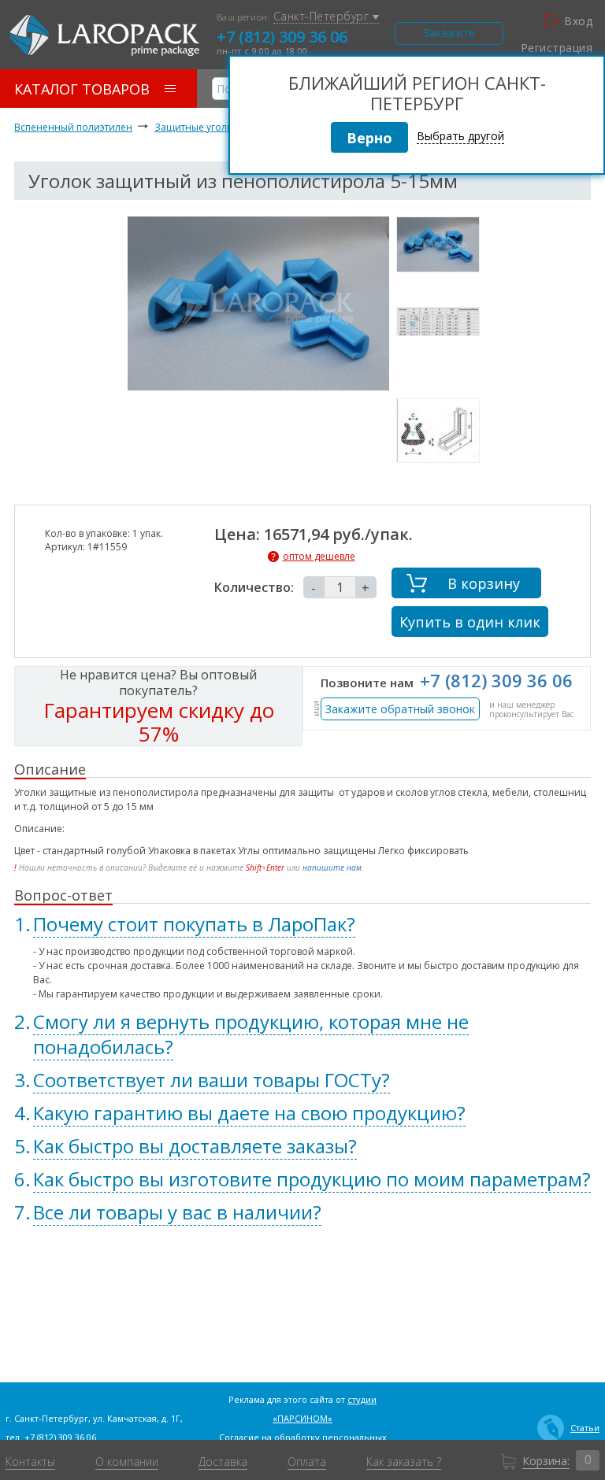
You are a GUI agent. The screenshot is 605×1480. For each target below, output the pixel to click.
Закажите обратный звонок (400, 708)
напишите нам (332, 867)
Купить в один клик (469, 621)
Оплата (307, 1462)
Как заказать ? (403, 1462)
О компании (126, 1462)
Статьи (584, 1428)
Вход (578, 21)
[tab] (302, 924)
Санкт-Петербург (323, 17)
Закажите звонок (449, 35)
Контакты (30, 1462)
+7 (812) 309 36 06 (282, 36)
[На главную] (104, 35)
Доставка (223, 1462)
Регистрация (556, 48)
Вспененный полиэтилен (73, 127)
